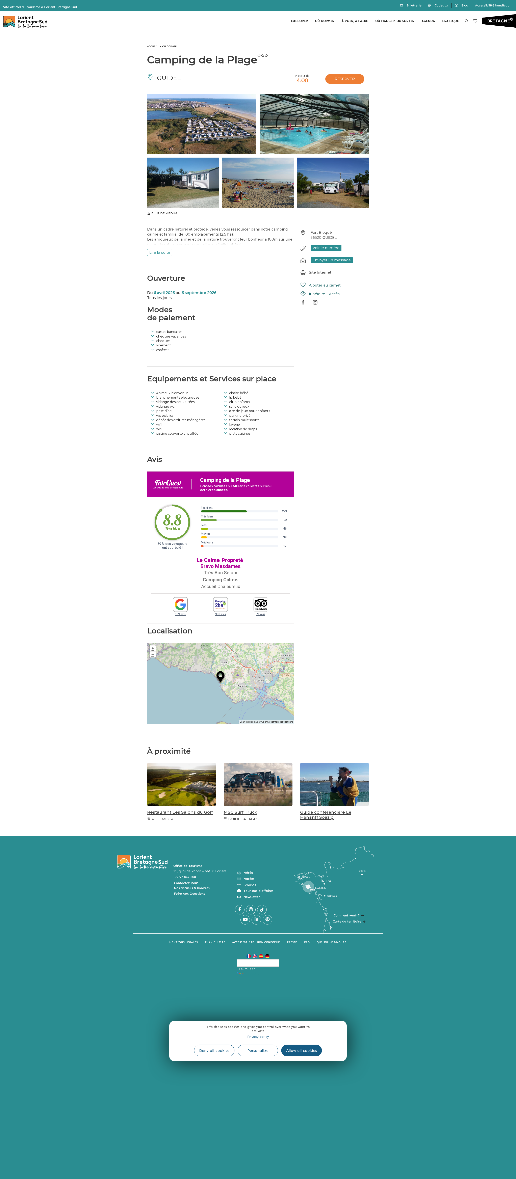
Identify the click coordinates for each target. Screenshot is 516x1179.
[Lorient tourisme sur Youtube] (245, 920)
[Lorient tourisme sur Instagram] (251, 909)
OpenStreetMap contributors (277, 721)
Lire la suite (159, 252)
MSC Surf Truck (240, 812)
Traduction (252, 973)
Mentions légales (183, 942)
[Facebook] (303, 303)
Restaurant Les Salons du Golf (180, 812)
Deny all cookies (214, 1050)
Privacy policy (258, 1037)
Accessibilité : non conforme (256, 942)
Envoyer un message (332, 260)
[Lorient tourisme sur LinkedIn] (256, 920)
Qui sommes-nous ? (331, 942)
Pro (307, 942)
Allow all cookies (301, 1050)
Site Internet (320, 272)
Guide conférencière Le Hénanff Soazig (325, 815)
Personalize (257, 1050)
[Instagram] (315, 303)
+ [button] (153, 648)
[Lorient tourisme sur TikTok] (262, 909)
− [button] (152, 654)
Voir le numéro (326, 248)
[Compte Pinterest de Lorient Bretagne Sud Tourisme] (267, 920)
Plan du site (215, 942)
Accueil (152, 46)
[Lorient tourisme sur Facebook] (239, 909)
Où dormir (169, 46)
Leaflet (244, 721)
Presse (292, 942)
